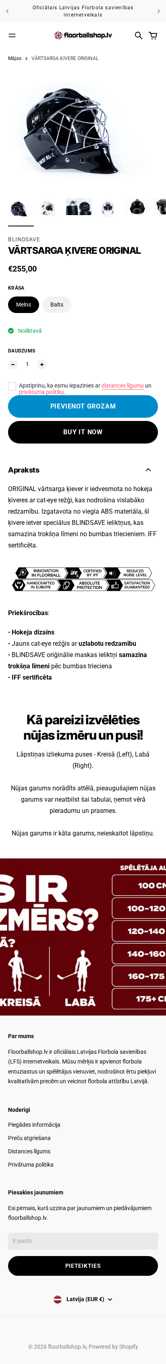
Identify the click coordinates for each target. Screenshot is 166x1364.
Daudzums (21, 351)
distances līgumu (123, 385)
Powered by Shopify (113, 1346)
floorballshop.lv (67, 1346)
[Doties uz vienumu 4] (108, 211)
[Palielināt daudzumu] (42, 364)
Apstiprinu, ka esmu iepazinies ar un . (85, 388)
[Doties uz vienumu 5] (137, 211)
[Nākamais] (158, 11)
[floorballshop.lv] (83, 35)
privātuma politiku (41, 392)
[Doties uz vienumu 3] (79, 211)
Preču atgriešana (29, 1138)
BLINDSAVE (24, 239)
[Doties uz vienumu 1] (21, 211)
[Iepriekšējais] (7, 11)
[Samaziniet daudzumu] (13, 364)
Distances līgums (29, 1151)
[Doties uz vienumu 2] (50, 211)
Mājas (14, 58)
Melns (23, 304)
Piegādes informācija (34, 1124)
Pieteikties (83, 1265)
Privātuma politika (31, 1164)
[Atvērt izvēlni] (12, 35)
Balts (56, 304)
